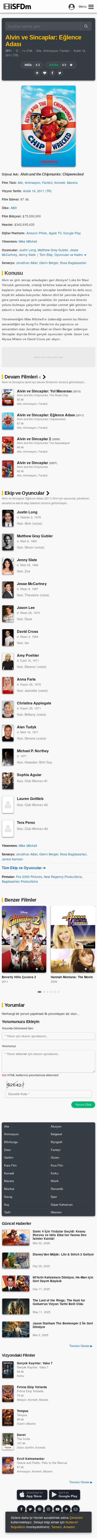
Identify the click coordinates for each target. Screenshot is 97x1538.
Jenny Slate (27, 254)
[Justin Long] (8, 518)
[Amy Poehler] (8, 661)
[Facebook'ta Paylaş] (52, 73)
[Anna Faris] (8, 685)
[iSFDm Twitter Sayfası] (30, 1509)
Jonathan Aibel (26, 262)
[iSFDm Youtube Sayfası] (57, 1509)
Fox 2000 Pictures (29, 876)
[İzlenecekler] (37, 73)
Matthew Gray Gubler (53, 250)
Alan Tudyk (26, 726)
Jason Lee (26, 607)
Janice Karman (12, 859)
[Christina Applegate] (8, 709)
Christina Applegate (34, 703)
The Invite (23, 1439)
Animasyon (50, 50)
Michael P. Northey (33, 750)
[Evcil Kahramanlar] (8, 1465)
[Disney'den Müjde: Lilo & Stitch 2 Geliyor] (15, 1260)
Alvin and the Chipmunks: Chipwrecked (41, 419)
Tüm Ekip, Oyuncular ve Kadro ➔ (62, 254)
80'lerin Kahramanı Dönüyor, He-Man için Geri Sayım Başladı (63, 1279)
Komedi (59, 182)
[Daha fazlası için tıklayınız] (66, 1509)
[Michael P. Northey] (8, 757)
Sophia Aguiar (29, 774)
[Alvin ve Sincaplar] (8, 468)
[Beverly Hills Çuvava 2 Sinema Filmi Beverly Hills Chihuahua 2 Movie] (24, 939)
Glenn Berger (48, 262)
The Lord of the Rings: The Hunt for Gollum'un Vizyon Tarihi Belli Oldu (59, 1302)
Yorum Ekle (83, 1104)
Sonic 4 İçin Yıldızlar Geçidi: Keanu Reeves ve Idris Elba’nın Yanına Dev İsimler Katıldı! (60, 1235)
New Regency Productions (63, 876)
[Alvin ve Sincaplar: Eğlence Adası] (8, 421)
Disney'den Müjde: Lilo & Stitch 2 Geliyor (63, 1254)
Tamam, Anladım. (63, 1526)
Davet (21, 1435)
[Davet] (8, 1441)
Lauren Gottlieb (30, 798)
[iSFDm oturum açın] (71, 6)
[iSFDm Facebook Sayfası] (21, 1509)
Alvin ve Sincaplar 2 (38, 438)
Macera (72, 182)
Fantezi (64, 50)
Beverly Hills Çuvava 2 (19, 977)
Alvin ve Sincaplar (37, 462)
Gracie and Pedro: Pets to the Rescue (42, 1463)
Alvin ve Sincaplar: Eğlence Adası (50, 414)
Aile (38, 50)
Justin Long (27, 250)
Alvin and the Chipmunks (32, 467)
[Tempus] (8, 1417)
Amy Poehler (28, 655)
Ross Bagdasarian (73, 262)
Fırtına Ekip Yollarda (32, 1387)
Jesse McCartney (32, 583)
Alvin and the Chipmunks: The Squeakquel (43, 443)
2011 (5, 981)
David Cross (27, 631)
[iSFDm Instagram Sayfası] (48, 1509)
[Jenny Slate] (8, 566)
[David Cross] (8, 637)
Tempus (22, 1411)
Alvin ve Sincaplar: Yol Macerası (49, 391)
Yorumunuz (9, 1046)
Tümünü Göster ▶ (80, 1346)
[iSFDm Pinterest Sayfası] (39, 1509)
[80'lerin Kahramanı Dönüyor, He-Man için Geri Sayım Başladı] (15, 1283)
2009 (54, 981)
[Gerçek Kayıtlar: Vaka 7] (8, 1369)
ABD (14, 207)
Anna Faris (26, 679)
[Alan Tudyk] (8, 733)
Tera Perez (26, 822)
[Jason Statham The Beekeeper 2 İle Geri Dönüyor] (15, 1329)
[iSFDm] (17, 6)
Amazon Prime (36, 233)
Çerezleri (75, 1517)
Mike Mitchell (28, 241)
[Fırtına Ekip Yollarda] (8, 1393)
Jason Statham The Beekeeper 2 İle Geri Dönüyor (63, 1325)
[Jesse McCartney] (8, 589)
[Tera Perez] (8, 828)
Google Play (72, 233)
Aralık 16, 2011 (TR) (37, 191)
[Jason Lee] (8, 613)
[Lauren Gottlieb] (8, 804)
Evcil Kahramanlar (30, 1458)
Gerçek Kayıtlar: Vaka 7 (35, 1363)
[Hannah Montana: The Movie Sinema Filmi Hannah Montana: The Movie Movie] (73, 939)
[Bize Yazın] (76, 1509)
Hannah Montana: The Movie (72, 977)
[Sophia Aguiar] (8, 780)
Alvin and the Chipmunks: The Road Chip (42, 395)
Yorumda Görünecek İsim (17, 1028)
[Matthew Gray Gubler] (8, 542)
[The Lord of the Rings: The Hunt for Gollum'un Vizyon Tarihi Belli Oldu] (15, 1306)
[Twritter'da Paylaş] (60, 73)
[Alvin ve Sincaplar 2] (8, 445)
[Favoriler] (45, 73)
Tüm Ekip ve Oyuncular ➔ (24, 867)
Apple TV (55, 233)
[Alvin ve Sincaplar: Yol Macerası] (8, 397)
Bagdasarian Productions (20, 881)
